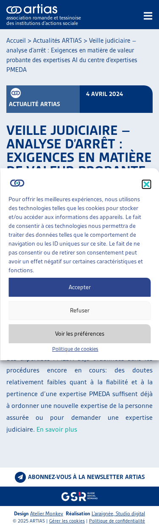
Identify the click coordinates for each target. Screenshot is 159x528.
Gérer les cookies (67, 521)
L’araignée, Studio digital (118, 513)
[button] (146, 184)
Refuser (79, 310)
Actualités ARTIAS (57, 40)
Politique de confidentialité (117, 521)
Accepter (80, 287)
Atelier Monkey (46, 513)
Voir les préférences (79, 333)
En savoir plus (56, 429)
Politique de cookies (75, 349)
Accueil (16, 40)
